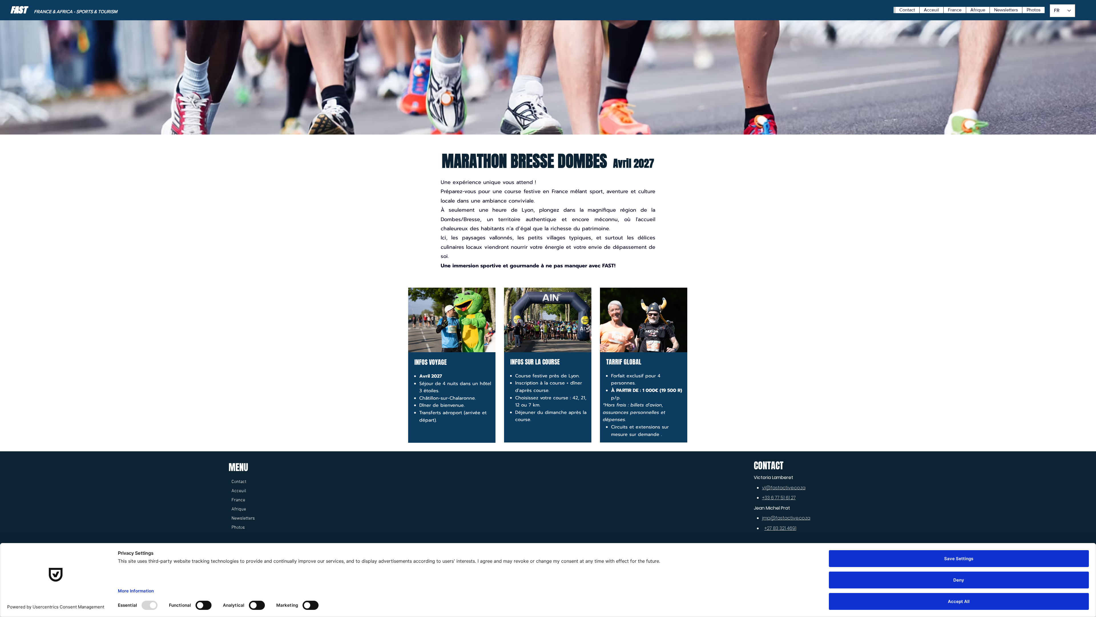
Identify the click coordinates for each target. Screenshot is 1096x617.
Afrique (238, 509)
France (238, 500)
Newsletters (243, 518)
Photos (238, 527)
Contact (238, 482)
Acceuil (238, 491)
